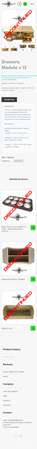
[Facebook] (16, 436)
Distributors (7, 405)
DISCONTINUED (18, 161)
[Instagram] (21, 436)
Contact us (6, 400)
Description (9, 99)
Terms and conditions (10, 391)
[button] (32, 4)
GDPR (5, 396)
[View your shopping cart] (27, 4)
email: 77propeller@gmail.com (13, 420)
